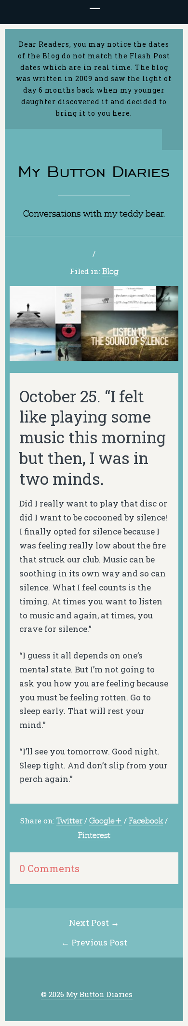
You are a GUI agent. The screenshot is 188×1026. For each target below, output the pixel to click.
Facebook (146, 820)
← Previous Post (94, 942)
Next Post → (94, 922)
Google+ (105, 820)
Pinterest (94, 835)
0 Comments (49, 868)
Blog (110, 271)
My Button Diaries (94, 171)
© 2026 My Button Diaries (87, 994)
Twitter (69, 820)
